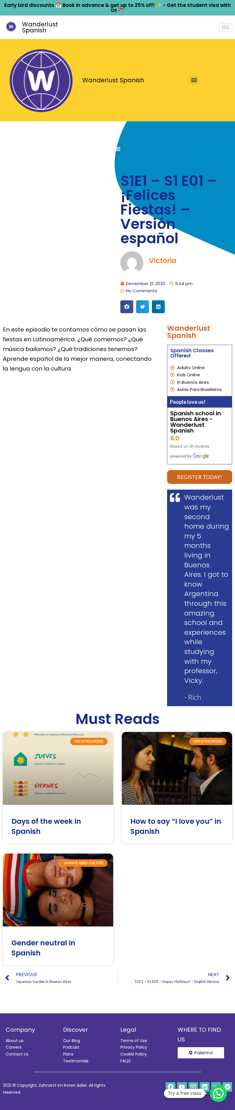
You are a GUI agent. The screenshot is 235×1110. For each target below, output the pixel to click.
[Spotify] (227, 1087)
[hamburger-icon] (225, 27)
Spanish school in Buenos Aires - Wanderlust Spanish (195, 422)
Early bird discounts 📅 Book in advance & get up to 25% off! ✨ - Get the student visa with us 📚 (117, 7)
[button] (194, 80)
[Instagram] (193, 1087)
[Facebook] (170, 1087)
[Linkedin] (204, 1087)
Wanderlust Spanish (40, 27)
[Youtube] (182, 1087)
